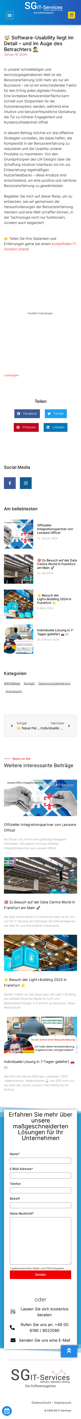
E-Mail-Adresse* (21, 1169)
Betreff (15, 1199)
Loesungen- (12, 375)
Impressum (14, 691)
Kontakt (29, 683)
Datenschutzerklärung (54, 683)
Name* (15, 1154)
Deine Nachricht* (22, 1213)
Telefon (15, 1184)
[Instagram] (26, 483)
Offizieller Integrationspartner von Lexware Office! (55, 529)
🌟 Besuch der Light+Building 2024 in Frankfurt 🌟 (54, 599)
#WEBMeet (12, 683)
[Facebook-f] (10, 483)
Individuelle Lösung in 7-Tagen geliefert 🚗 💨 (55, 632)
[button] (9, 15)
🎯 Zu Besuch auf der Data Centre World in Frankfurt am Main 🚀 (57, 564)
